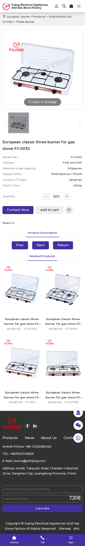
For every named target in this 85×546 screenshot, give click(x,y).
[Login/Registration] (56, 6)
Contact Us (73, 438)
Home (25, 16)
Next (41, 245)
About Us (49, 438)
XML (76, 528)
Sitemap (65, 528)
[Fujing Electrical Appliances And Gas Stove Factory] (42, 6)
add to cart (49, 210)
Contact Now (18, 210)
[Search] (64, 6)
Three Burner (25, 21)
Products (39, 16)
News (29, 438)
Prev (20, 245)
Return (63, 245)
